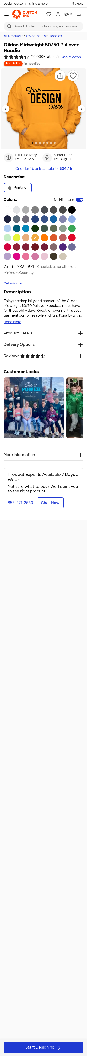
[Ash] (16, 210)
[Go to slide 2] (36, 143)
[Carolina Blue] (72, 219)
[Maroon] (44, 247)
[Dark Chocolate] (53, 256)
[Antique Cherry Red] (25, 247)
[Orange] (53, 237)
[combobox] (43, 26)
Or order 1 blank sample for (43, 168)
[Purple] (63, 247)
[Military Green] (53, 228)
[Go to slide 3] (40, 143)
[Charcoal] (63, 210)
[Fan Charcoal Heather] (44, 210)
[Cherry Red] (7, 247)
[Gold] (35, 237)
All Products (13, 36)
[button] (60, 75)
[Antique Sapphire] (16, 228)
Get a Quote (13, 283)
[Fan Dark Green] (44, 228)
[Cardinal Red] (16, 247)
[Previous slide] (5, 108)
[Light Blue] (7, 228)
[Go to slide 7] (55, 143)
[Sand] (63, 256)
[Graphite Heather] (35, 210)
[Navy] (7, 219)
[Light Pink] (44, 256)
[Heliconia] (16, 256)
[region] (43, 407)
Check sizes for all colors (56, 267)
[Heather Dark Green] (63, 228)
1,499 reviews (71, 57)
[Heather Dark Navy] (25, 219)
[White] (7, 210)
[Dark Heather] (53, 210)
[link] (24, 14)
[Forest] (35, 228)
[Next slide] (81, 108)
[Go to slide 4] (43, 143)
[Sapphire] (25, 228)
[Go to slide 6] (51, 143)
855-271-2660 (20, 502)
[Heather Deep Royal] (63, 219)
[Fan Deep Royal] (35, 219)
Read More (12, 322)
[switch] (79, 199)
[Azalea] (35, 256)
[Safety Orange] (44, 237)
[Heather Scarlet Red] (63, 237)
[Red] (72, 237)
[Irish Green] (72, 228)
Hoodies (55, 36)
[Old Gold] (25, 237)
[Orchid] (7, 256)
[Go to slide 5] (47, 143)
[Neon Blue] (53, 219)
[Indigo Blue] (16, 219)
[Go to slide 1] (32, 143)
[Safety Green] (16, 237)
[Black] (72, 210)
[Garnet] (35, 247)
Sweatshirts (36, 36)
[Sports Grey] (25, 210)
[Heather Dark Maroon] (53, 247)
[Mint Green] (7, 237)
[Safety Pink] (25, 256)
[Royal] (44, 219)
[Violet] (72, 247)
